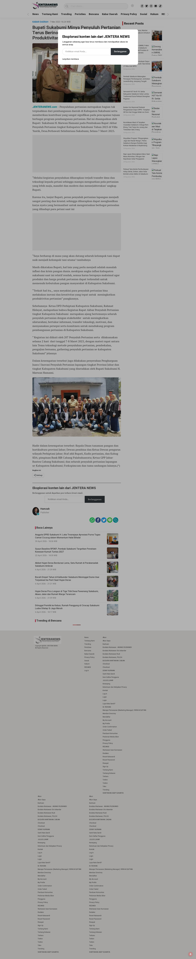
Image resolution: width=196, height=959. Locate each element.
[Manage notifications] (190, 954)
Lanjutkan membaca (70, 59)
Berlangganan (120, 51)
